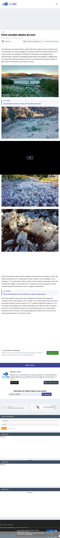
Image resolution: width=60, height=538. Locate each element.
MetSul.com (8, 41)
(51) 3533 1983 (3, 527)
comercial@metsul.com (22, 527)
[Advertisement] (30, 534)
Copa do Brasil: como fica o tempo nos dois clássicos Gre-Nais (22, 104)
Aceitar (51, 530)
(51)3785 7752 (11, 527)
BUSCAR (47, 394)
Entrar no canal (53, 353)
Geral (3, 31)
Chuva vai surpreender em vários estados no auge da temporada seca (24, 294)
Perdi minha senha (12, 428)
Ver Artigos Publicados (51, 382)
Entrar (4, 428)
